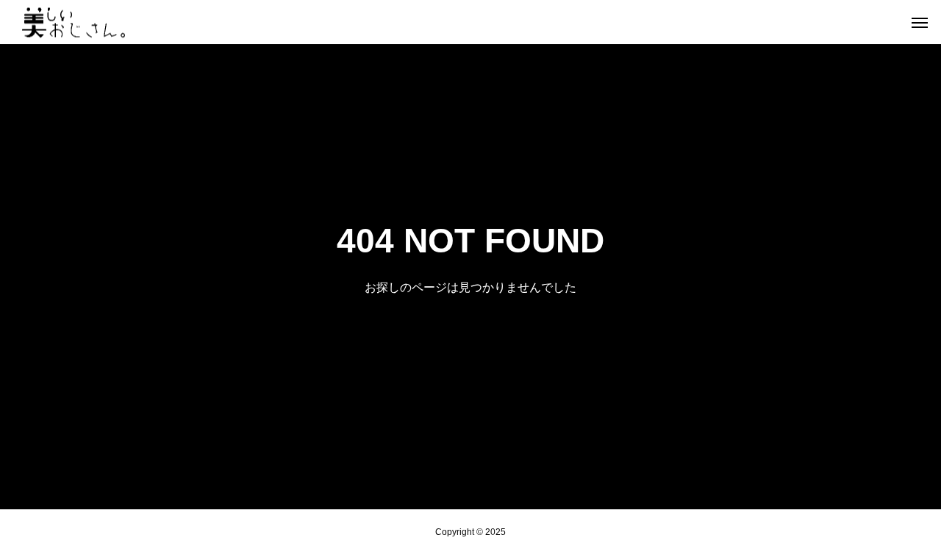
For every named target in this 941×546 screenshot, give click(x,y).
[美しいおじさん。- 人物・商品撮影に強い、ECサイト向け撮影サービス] (73, 22)
